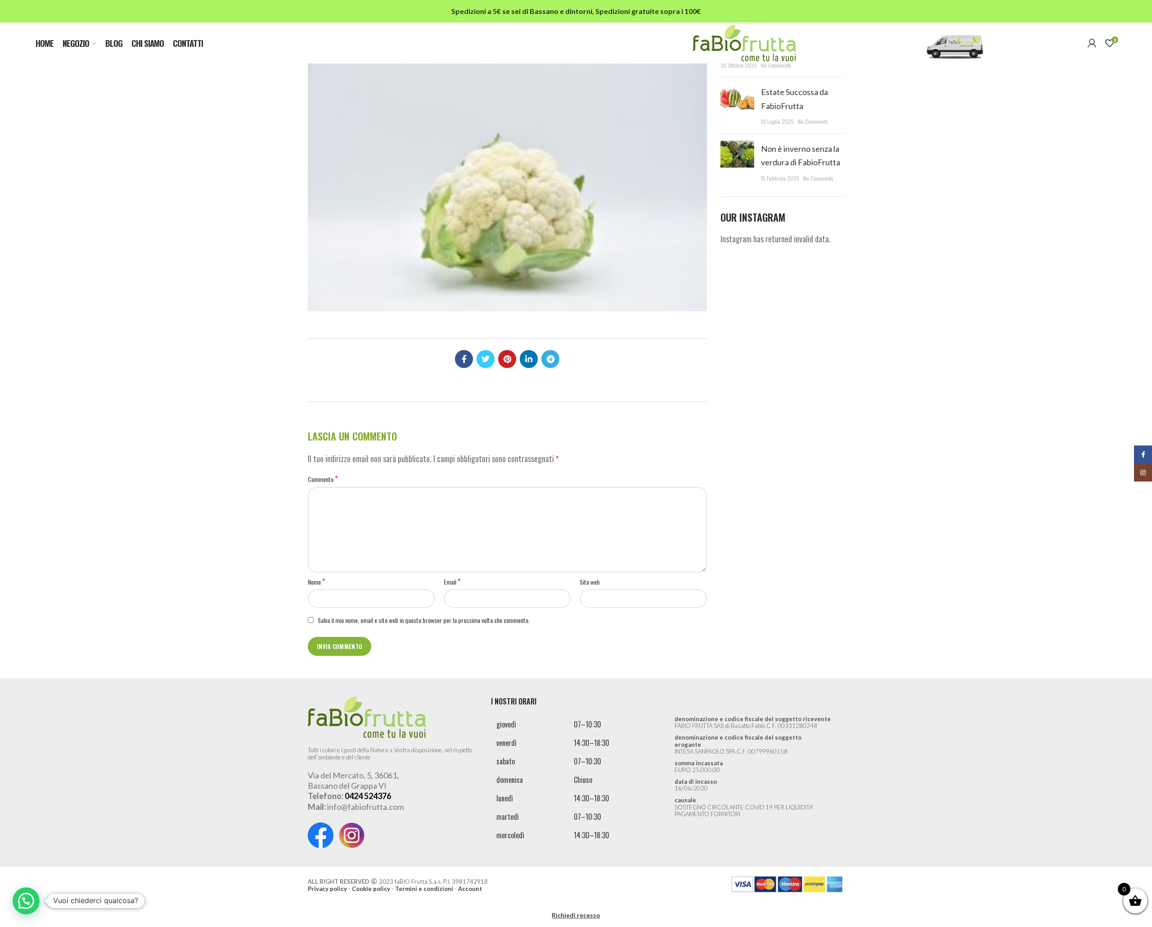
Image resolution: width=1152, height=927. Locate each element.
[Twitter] (486, 359)
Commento (323, 479)
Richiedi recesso (576, 915)
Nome (316, 582)
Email (452, 582)
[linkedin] (529, 359)
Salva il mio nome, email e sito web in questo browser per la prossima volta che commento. (424, 620)
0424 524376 (368, 796)
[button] (26, 900)
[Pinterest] (507, 359)
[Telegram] (550, 359)
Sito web (590, 581)
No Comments (776, 65)
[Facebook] (464, 359)
